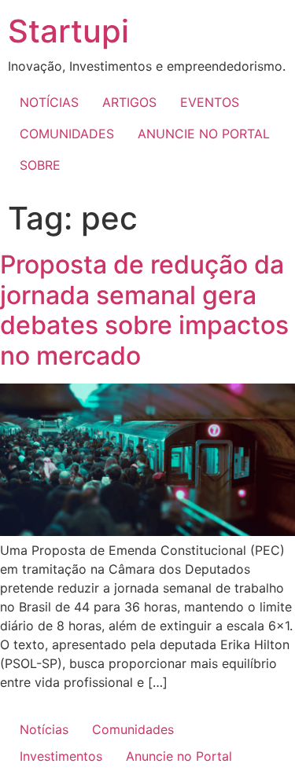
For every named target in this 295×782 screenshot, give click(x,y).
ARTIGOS (129, 102)
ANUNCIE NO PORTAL (204, 133)
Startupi (68, 31)
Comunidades (133, 729)
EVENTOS (209, 102)
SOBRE (40, 165)
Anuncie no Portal (179, 756)
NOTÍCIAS (49, 102)
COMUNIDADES (67, 133)
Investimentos (61, 756)
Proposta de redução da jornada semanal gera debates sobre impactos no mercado (144, 309)
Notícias (44, 729)
